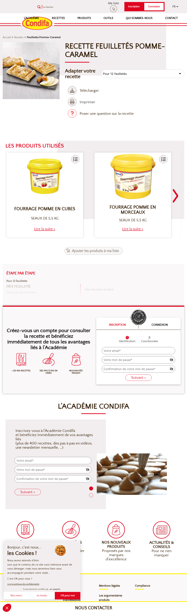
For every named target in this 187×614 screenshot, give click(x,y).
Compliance (142, 585)
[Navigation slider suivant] (175, 193)
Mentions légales (109, 585)
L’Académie (31, 18)
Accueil (7, 37)
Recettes (58, 18)
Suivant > (138, 378)
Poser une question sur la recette (107, 113)
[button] (75, 159)
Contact (171, 18)
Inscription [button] (134, 6)
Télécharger (89, 90)
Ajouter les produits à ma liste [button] (95, 251)
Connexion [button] (154, 6)
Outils (108, 18)
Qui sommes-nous (139, 18)
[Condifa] (37, 23)
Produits (84, 18)
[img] (171, 359)
